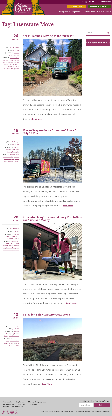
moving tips (16, 345)
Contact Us (7, 402)
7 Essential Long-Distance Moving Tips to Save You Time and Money (52, 218)
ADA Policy (22, 404)
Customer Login (76, 6)
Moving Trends (15, 55)
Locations (86, 12)
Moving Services (64, 12)
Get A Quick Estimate (96, 42)
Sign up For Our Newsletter (96, 401)
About (93, 12)
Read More (37, 119)
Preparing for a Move (13, 161)
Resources (100, 12)
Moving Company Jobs (37, 402)
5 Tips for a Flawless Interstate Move (46, 314)
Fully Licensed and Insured (13, 406)
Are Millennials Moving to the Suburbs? (48, 36)
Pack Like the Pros (14, 336)
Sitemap (33, 404)
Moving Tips (15, 152)
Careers (108, 12)
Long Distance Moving (9, 248)
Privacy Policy (8, 404)
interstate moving (8, 60)
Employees (20, 402)
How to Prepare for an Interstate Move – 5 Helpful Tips (49, 132)
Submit (102, 405)
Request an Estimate (98, 6)
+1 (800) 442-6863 (104, 2)
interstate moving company (11, 245)
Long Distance (76, 12)
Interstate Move (14, 58)
